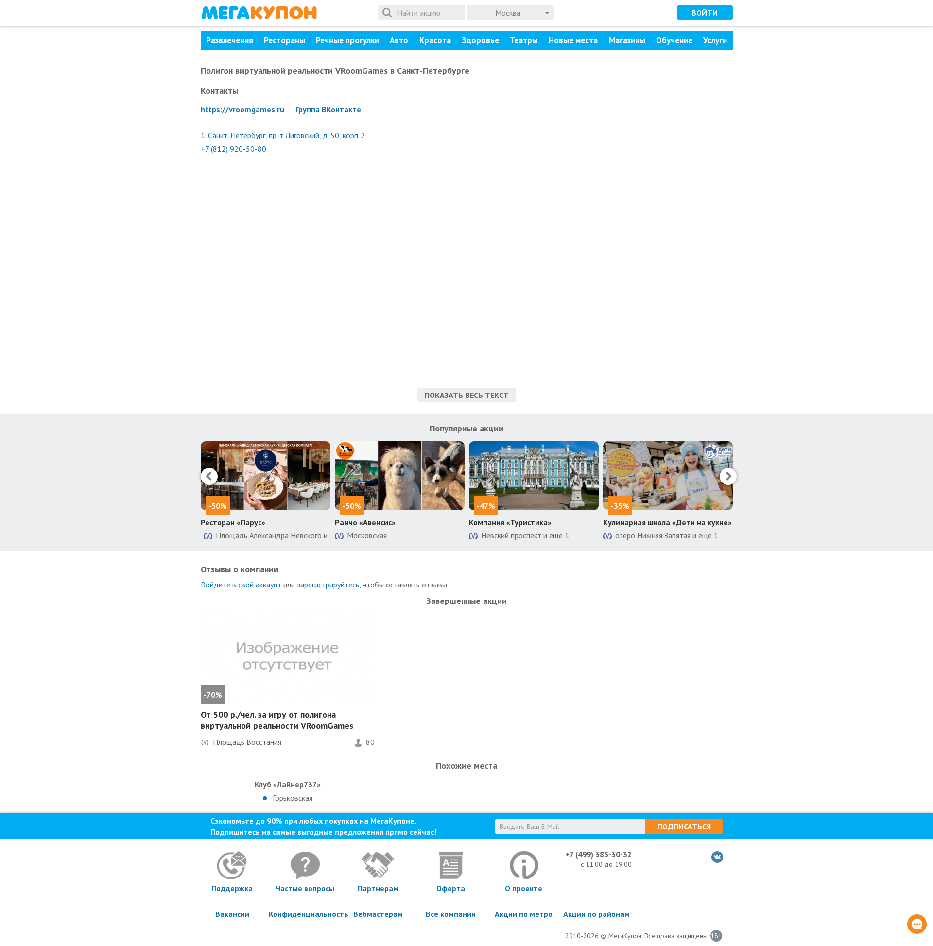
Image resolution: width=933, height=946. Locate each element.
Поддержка (232, 888)
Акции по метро (524, 914)
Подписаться (684, 826)
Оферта (450, 888)
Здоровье (480, 40)
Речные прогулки (347, 40)
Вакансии (232, 914)
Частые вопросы (305, 888)
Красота (435, 40)
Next (728, 476)
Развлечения (229, 40)
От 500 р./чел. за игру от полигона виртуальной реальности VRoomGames (277, 720)
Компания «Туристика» (510, 522)
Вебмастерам (378, 914)
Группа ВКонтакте (328, 109)
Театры (524, 40)
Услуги (715, 40)
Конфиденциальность (305, 914)
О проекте (523, 888)
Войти (704, 12)
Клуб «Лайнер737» (288, 784)
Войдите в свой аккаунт (241, 584)
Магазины (627, 40)
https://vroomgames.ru (242, 109)
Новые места (573, 40)
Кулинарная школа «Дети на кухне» (667, 522)
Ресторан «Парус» (233, 522)
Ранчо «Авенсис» (365, 522)
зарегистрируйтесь (328, 584)
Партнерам (378, 888)
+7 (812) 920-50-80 (233, 149)
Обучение (674, 40)
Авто (399, 40)
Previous (209, 476)
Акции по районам (596, 914)
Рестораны (284, 40)
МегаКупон (259, 12)
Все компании (451, 914)
